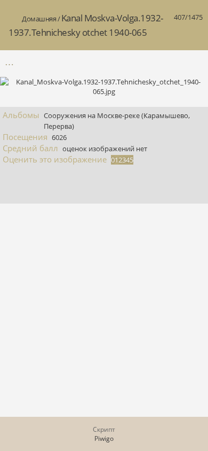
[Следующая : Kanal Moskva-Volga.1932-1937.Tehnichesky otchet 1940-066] (193, 62)
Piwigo (104, 438)
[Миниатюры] (149, 62)
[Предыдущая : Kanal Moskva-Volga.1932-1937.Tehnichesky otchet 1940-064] (171, 62)
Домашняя (39, 19)
